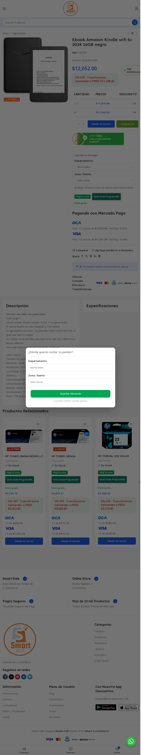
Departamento (37, 361)
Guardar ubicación (70, 393)
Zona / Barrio (36, 375)
